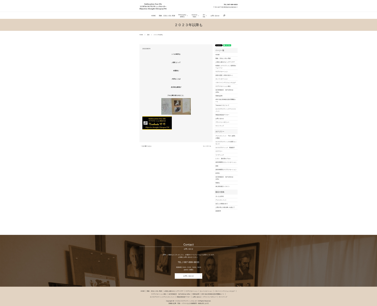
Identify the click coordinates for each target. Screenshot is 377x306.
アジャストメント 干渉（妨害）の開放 (225, 137)
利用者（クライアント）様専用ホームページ (225, 67)
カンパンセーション (221, 79)
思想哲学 (218, 211)
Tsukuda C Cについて (222, 105)
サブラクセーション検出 (223, 86)
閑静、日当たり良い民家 (167, 16)
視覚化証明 (218, 96)
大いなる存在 (219, 196)
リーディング (219, 155)
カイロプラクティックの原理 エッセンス (226, 143)
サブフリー (218, 151)
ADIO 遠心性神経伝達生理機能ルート (225, 100)
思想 (148, 34)
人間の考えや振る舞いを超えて (225, 207)
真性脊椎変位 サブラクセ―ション (226, 169)
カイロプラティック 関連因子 (225, 147)
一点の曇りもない (146, 146)
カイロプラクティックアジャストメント (225, 110)
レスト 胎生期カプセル (223, 158)
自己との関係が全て (221, 203)
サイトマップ (219, 126)
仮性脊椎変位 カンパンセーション (226, 162)
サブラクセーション (221, 71)
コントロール (207, 146)
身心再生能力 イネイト (222, 186)
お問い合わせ (215, 16)
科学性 (217, 173)
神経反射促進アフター (222, 115)
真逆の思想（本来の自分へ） (224, 75)
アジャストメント (220, 200)
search (224, 15)
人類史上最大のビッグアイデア (225, 62)
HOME (153, 16)
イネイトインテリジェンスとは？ (225, 82)
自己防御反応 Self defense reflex (224, 91)
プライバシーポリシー (222, 122)
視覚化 (217, 183)
